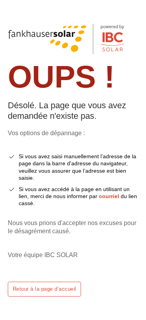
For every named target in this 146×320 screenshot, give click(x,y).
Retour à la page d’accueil (44, 289)
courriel (109, 196)
